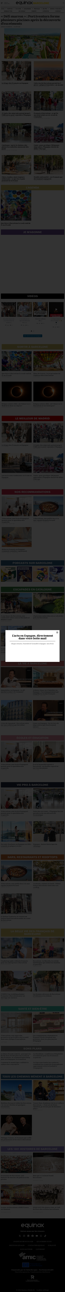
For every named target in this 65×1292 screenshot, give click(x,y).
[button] (57, 632)
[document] (32, 646)
